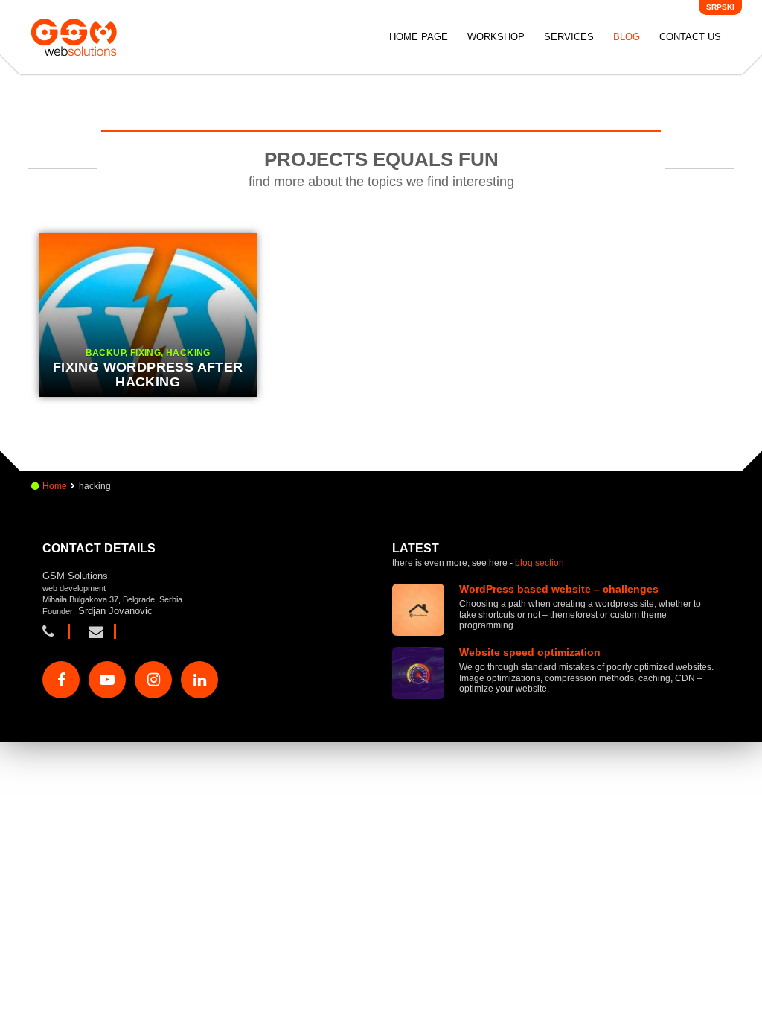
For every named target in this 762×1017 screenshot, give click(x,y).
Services (569, 36)
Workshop (496, 36)
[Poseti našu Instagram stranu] (153, 679)
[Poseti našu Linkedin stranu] (199, 679)
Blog (626, 36)
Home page (418, 36)
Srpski (720, 7)
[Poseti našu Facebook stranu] (61, 679)
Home (54, 486)
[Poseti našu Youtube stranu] (107, 679)
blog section (539, 563)
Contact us (690, 36)
